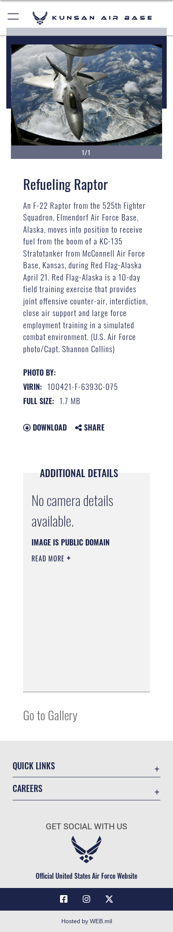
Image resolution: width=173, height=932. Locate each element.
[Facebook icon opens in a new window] (64, 899)
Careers (27, 788)
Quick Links (34, 766)
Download (49, 427)
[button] (13, 18)
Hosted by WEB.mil (86, 921)
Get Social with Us (86, 826)
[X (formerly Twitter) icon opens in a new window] (109, 899)
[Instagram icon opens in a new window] (86, 899)
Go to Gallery (50, 715)
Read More (49, 558)
